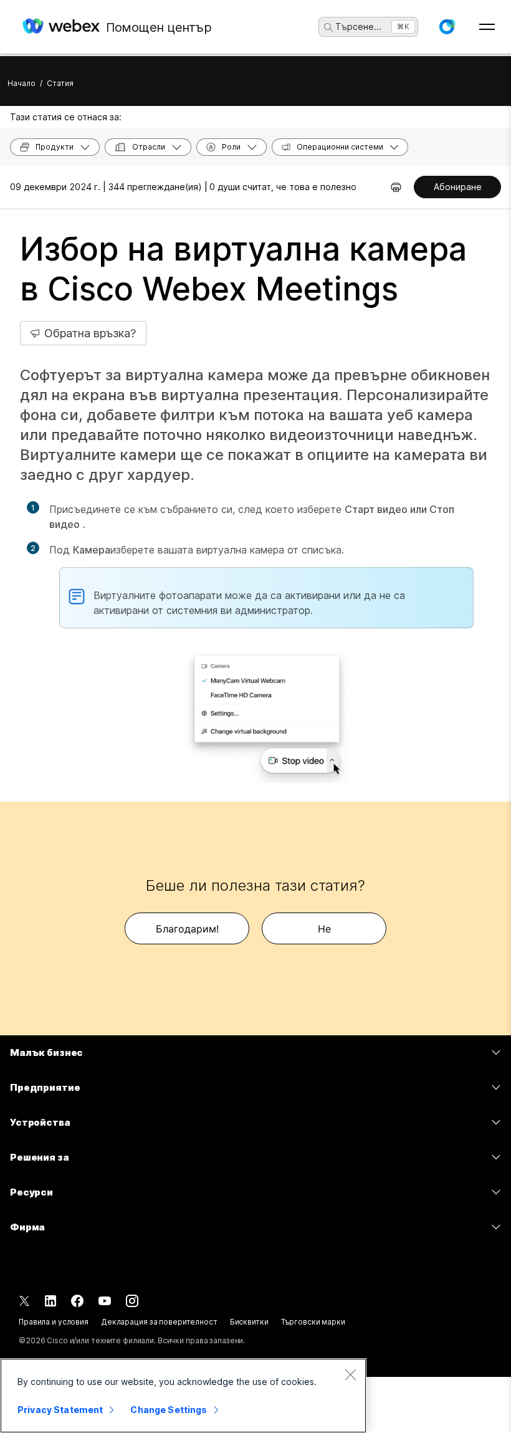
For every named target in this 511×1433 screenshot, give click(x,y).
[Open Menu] (487, 27)
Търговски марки (313, 1321)
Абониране (458, 186)
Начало (21, 83)
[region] (183, 1395)
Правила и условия (53, 1321)
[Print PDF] (396, 187)
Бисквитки (249, 1321)
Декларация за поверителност (159, 1321)
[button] (447, 27)
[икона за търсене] (328, 27)
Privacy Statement (60, 1409)
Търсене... (358, 26)
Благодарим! (187, 929)
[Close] (350, 1374)
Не (324, 929)
